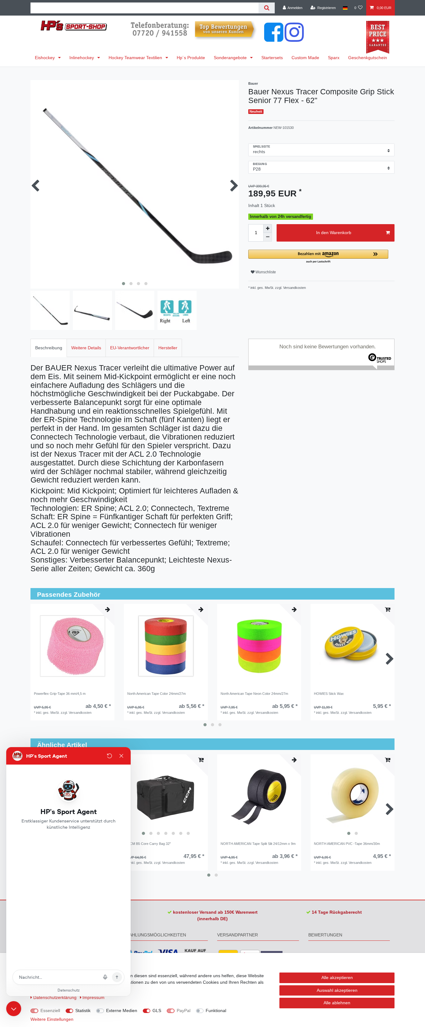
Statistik (83, 1010)
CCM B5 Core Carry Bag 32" (149, 844)
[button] (318, 257)
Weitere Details (86, 347)
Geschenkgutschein (367, 57)
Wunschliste (265, 272)
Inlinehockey (82, 57)
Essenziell (50, 1010)
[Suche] (266, 7)
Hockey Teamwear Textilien (136, 57)
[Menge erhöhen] (267, 228)
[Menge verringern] (267, 237)
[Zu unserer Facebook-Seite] (273, 38)
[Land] (345, 8)
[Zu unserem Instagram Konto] (294, 38)
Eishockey (45, 57)
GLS (156, 1010)
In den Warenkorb (333, 232)
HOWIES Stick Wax (329, 693)
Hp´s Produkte (191, 57)
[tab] (48, 348)
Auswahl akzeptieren (337, 990)
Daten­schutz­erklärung (55, 997)
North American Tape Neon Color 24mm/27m (254, 693)
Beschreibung (48, 347)
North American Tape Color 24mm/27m (156, 693)
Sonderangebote (231, 57)
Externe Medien (121, 1010)
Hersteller (167, 347)
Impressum (93, 997)
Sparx (333, 57)
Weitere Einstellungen (51, 1019)
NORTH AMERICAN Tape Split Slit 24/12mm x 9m (258, 844)
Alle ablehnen (337, 1002)
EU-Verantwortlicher (129, 347)
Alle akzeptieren (337, 977)
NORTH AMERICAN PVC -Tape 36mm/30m (347, 844)
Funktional (216, 1010)
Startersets (272, 57)
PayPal (183, 1010)
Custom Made (305, 57)
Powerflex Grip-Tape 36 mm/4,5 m (60, 693)
